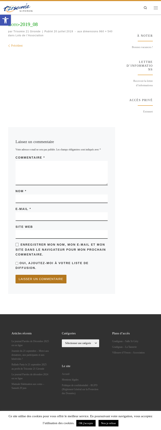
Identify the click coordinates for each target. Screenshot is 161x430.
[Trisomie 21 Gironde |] (18, 7)
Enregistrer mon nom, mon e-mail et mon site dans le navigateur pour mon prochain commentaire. (61, 249)
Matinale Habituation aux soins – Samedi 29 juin (28, 386)
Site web (24, 226)
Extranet (148, 111)
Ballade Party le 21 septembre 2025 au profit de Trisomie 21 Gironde (29, 366)
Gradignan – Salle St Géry (125, 341)
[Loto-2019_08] (61, 81)
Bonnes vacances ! (142, 47)
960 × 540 (105, 31)
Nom (21, 191)
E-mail (23, 209)
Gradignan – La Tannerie (124, 346)
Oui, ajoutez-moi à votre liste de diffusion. (52, 265)
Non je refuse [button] (108, 423)
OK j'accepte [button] (86, 423)
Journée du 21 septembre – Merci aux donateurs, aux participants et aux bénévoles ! (30, 355)
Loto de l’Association (29, 35)
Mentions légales (70, 379)
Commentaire (30, 157)
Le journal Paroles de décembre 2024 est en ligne (30, 376)
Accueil (65, 374)
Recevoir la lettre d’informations (143, 83)
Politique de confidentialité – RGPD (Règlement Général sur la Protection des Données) (80, 389)
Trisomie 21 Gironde (27, 31)
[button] (5, 20)
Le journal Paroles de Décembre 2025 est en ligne (30, 343)
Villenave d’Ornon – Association (128, 352)
